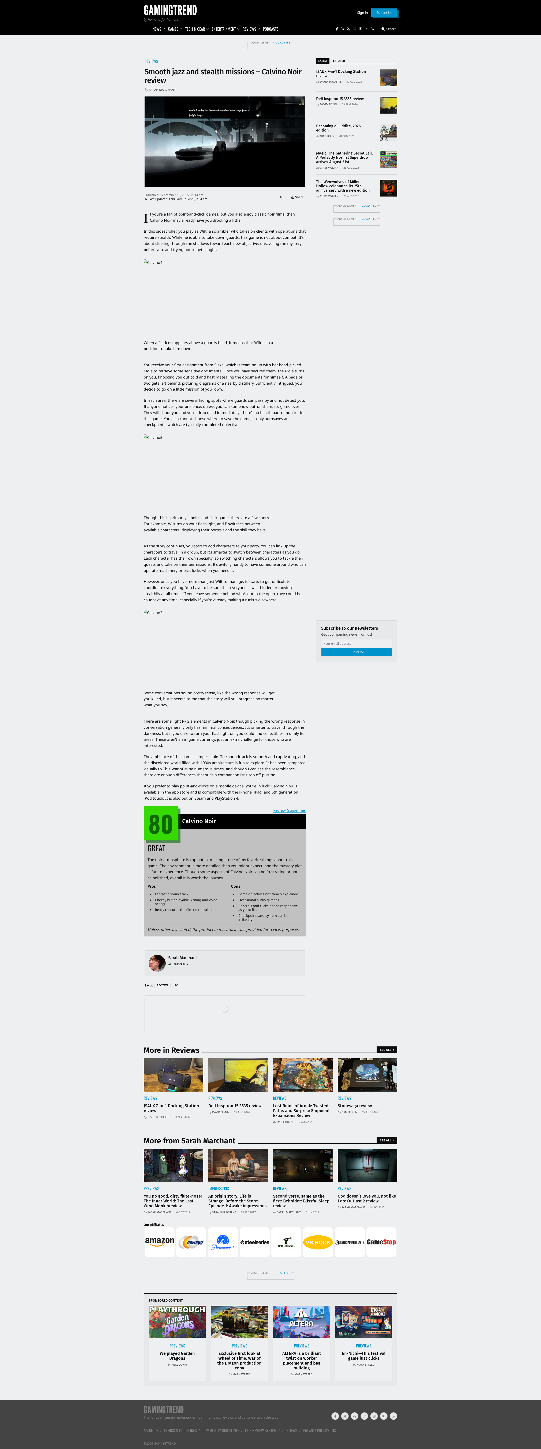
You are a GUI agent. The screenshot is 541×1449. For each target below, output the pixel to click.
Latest (322, 61)
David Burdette (331, 81)
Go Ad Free (283, 42)
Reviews (151, 61)
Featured (338, 61)
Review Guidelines (289, 810)
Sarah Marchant (162, 90)
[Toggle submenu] (163, 29)
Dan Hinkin (285, 1122)
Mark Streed (241, 1374)
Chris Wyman (329, 168)
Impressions (218, 1188)
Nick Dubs (327, 136)
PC (176, 985)
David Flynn (328, 104)
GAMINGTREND (165, 1443)
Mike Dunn (179, 1364)
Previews (151, 1188)
